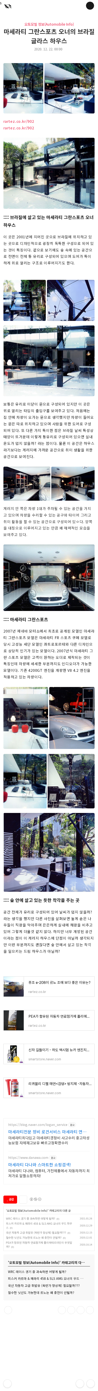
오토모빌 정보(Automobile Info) (49, 24)
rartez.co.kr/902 (18, 121)
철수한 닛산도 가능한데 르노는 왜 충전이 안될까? (34, 1237)
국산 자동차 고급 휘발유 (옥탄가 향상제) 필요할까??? (36, 1232)
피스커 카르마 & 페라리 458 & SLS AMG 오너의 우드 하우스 (48, 1278)
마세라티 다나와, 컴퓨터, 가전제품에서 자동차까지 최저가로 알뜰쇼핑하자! (49, 1173)
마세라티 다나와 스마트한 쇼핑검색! (39, 1164)
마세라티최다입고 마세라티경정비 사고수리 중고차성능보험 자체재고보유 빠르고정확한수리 (49, 1140)
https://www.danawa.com (28, 1158)
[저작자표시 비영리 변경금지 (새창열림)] (35, 1199)
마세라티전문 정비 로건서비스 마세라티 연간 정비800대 (47, 1131)
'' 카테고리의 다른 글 (38, 1210)
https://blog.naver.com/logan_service (37, 1125)
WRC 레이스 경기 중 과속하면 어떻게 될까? (30, 1218)
